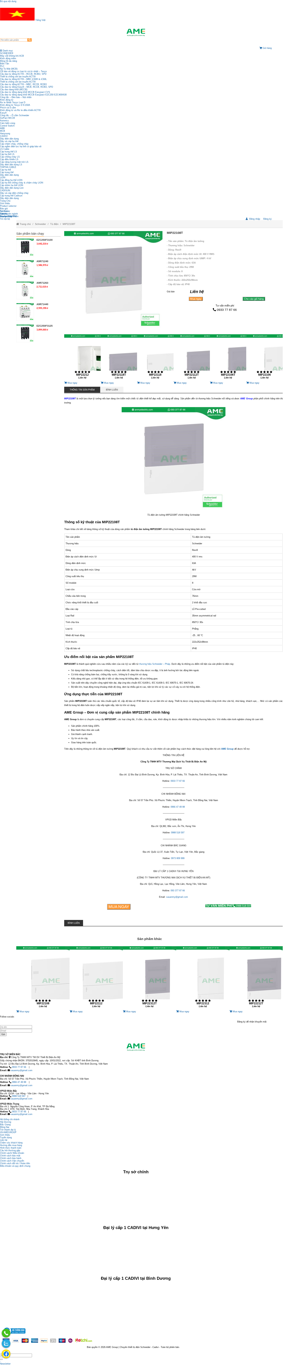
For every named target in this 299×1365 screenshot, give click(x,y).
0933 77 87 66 (227, 309)
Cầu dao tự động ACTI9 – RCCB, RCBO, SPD (23, 74)
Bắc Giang (5, 1124)
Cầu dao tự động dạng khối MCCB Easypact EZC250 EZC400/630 (33, 94)
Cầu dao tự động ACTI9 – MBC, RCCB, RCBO (23, 84)
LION (2, 177)
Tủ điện (54, 224)
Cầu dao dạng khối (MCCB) (13, 89)
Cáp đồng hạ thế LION (11, 180)
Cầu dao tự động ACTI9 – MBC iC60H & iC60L (23, 79)
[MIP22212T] (256, 978)
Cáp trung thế (6, 172)
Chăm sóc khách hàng (11, 1142)
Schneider (40, 224)
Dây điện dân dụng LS (11, 164)
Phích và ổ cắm (8, 107)
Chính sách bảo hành (10, 1158)
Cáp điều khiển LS (9, 159)
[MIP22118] (155, 357)
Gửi (3, 1034)
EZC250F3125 (45, 325)
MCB (2, 131)
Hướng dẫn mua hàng (11, 1145)
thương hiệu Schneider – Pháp (154, 664)
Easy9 (3, 112)
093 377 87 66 (178, 890)
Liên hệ (3, 213)
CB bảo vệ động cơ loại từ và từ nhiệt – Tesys (23, 71)
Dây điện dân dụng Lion (12, 188)
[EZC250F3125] (25, 333)
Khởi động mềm (8, 58)
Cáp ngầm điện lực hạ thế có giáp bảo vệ (20, 146)
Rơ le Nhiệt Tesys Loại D (12, 102)
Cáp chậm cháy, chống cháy (14, 144)
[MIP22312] (202, 978)
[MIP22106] (264, 357)
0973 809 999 (177, 858)
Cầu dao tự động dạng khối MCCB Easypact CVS (25, 92)
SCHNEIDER (6, 53)
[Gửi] (1, 1359)
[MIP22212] (82, 357)
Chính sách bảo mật (10, 1155)
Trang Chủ (5, 200)
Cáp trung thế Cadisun (11, 195)
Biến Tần (4, 63)
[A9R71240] (25, 269)
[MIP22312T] (149, 978)
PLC (2, 66)
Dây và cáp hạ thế (9, 141)
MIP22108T (69, 224)
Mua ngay (195, 298)
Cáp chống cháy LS (10, 156)
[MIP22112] (96, 978)
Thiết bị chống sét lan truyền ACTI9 (17, 76)
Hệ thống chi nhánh (9, 1119)
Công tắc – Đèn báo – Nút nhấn (15, 97)
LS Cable (4, 149)
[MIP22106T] (228, 357)
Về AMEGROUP (8, 1132)
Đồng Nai (4, 1127)
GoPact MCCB (7, 118)
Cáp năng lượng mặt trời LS (14, 162)
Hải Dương (5, 1122)
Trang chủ (25, 224)
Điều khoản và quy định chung (15, 1166)
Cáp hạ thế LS (7, 154)
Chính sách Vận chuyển (12, 1160)
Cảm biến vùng (7, 123)
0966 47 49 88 (178, 807)
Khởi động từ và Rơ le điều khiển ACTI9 (20, 110)
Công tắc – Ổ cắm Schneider (14, 115)
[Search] (29, 40)
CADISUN (5, 190)
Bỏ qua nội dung (8, 1)
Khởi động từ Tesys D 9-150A (15, 105)
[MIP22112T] (192, 357)
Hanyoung (5, 133)
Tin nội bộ (5, 219)
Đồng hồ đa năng (8, 61)
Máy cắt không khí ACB (12, 56)
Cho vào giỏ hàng (254, 298)
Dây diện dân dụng (9, 175)
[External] (14, 1334)
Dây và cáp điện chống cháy (14, 193)
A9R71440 (42, 304)
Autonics (4, 120)
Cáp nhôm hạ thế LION (11, 185)
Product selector (8, 206)
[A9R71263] (25, 290)
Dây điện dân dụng (9, 138)
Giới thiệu (5, 203)
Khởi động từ (6, 100)
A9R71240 (42, 261)
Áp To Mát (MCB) (8, 68)
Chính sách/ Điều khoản (12, 1153)
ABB (2, 128)
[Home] (136, 32)
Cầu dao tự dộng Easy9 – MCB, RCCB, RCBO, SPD (26, 87)
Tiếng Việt (40, 20)
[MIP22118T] (119, 357)
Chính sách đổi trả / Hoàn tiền (15, 1163)
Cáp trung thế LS (8, 151)
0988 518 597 (177, 832)
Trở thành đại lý (8, 1129)
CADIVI (4, 136)
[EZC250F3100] (25, 247)
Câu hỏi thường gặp (10, 1150)
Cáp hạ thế (5, 169)
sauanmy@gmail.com (177, 897)
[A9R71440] (25, 312)
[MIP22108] (43, 978)
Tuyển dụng (6, 216)
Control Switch (7, 125)
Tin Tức (4, 211)
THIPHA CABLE (8, 167)
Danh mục (7, 50)
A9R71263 (42, 282)
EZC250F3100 (45, 239)
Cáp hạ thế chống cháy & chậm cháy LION (21, 182)
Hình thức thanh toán (10, 1148)
